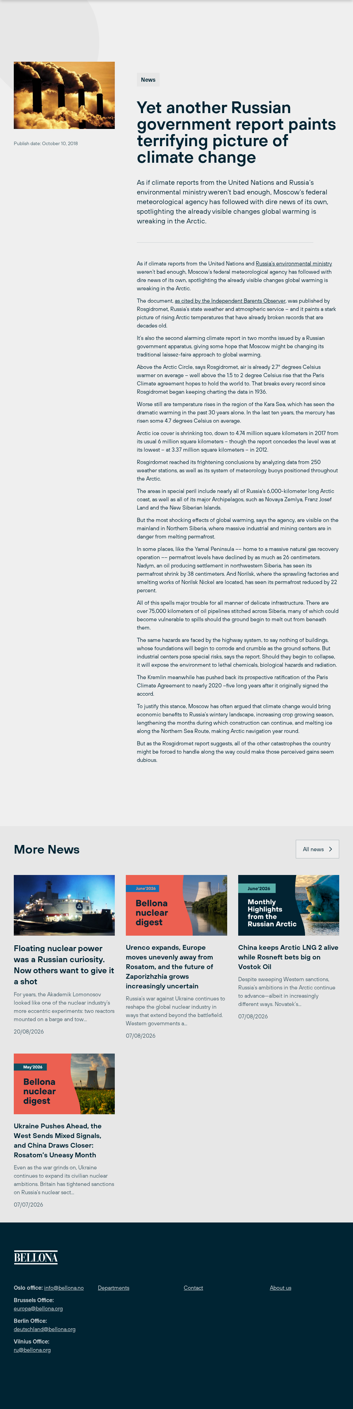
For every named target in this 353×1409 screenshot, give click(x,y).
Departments (113, 1288)
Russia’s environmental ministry (294, 263)
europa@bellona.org (38, 1308)
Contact (193, 1288)
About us (280, 1288)
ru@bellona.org (32, 1350)
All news (313, 849)
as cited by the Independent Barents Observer (230, 301)
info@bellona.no (64, 1288)
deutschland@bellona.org (44, 1329)
